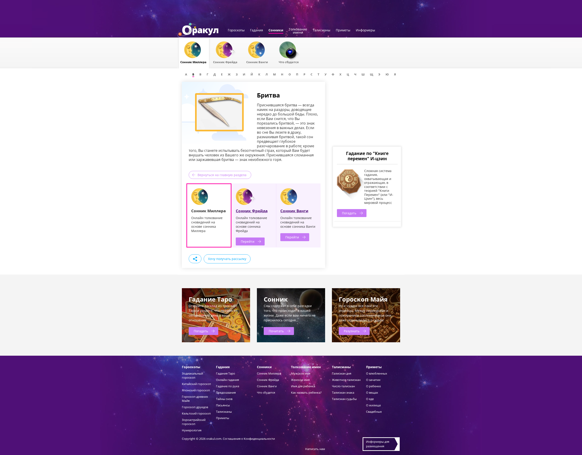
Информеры (365, 30)
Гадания (256, 30)
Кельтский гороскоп (196, 413)
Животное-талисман (346, 380)
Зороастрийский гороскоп (194, 422)
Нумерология (191, 430)
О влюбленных (376, 373)
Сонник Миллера (269, 373)
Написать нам (315, 449)
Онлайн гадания (227, 380)
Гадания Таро (225, 373)
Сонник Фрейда (252, 210)
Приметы (343, 30)
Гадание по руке (227, 386)
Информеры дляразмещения (377, 444)
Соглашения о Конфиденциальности (249, 439)
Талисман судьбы (344, 399)
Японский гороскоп (196, 390)
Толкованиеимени (298, 31)
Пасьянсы (223, 405)
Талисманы (321, 30)
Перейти (247, 241)
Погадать (349, 213)
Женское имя (300, 380)
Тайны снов (224, 399)
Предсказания (226, 392)
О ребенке (373, 386)
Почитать (276, 331)
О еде (370, 399)
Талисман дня (341, 373)
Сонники (275, 30)
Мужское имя (300, 373)
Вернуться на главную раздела (222, 175)
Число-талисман (343, 386)
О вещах (372, 392)
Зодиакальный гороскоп (192, 375)
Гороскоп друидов (195, 407)
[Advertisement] (367, 113)
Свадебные (374, 412)
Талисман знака (343, 392)
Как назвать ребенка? (306, 392)
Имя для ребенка (303, 386)
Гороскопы (236, 30)
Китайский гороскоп (196, 384)
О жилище (373, 405)
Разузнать (351, 331)
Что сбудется (266, 392)
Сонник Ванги (294, 210)
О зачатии (373, 380)
